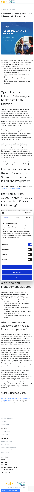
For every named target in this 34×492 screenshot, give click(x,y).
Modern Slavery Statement (8, 447)
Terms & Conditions (6, 441)
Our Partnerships (5, 431)
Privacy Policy (5, 444)
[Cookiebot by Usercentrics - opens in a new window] (25, 213)
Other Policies (5, 453)
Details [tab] (17, 217)
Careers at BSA (5, 424)
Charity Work (4, 434)
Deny (17, 277)
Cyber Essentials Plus (7, 419)
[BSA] (9, 1)
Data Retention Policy (7, 450)
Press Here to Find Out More (10, 490)
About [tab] (28, 217)
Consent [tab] (6, 217)
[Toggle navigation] (31, 2)
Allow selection (17, 272)
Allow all (17, 267)
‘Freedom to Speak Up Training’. (11, 188)
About (3, 416)
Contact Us (4, 421)
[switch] (30, 249)
